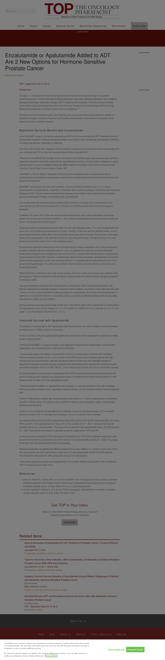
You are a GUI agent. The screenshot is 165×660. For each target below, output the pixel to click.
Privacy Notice (51, 655)
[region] (82, 649)
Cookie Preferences (116, 649)
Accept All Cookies (135, 649)
